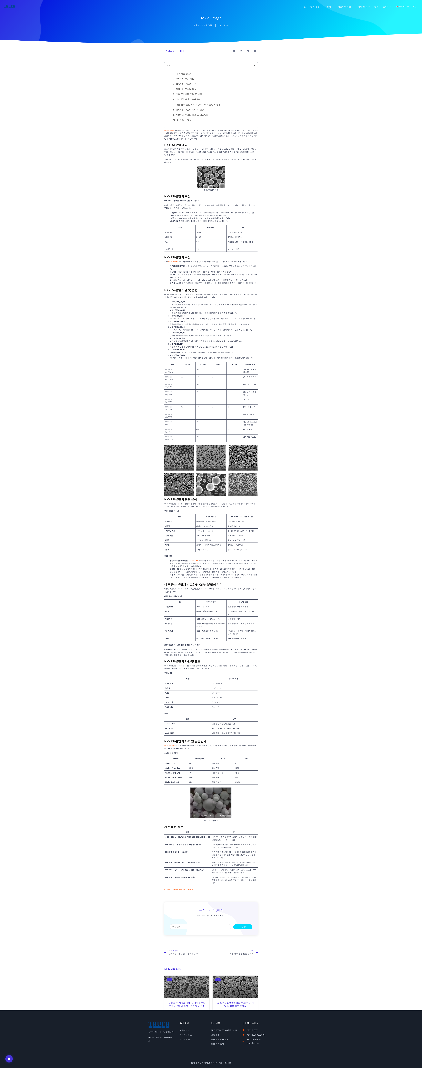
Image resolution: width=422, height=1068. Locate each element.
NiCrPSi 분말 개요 (185, 78)
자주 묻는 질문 (184, 120)
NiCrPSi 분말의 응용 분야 (188, 99)
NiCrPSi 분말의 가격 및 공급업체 (192, 115)
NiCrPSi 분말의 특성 (186, 89)
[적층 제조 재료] (10, 6)
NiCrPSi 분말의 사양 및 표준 (190, 109)
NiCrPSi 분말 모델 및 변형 (189, 94)
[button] (414, 6)
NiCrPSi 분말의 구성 (186, 84)
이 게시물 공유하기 (185, 73)
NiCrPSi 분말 (169, 130)
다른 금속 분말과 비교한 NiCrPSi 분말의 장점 (198, 104)
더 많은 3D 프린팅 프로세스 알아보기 (179, 889)
